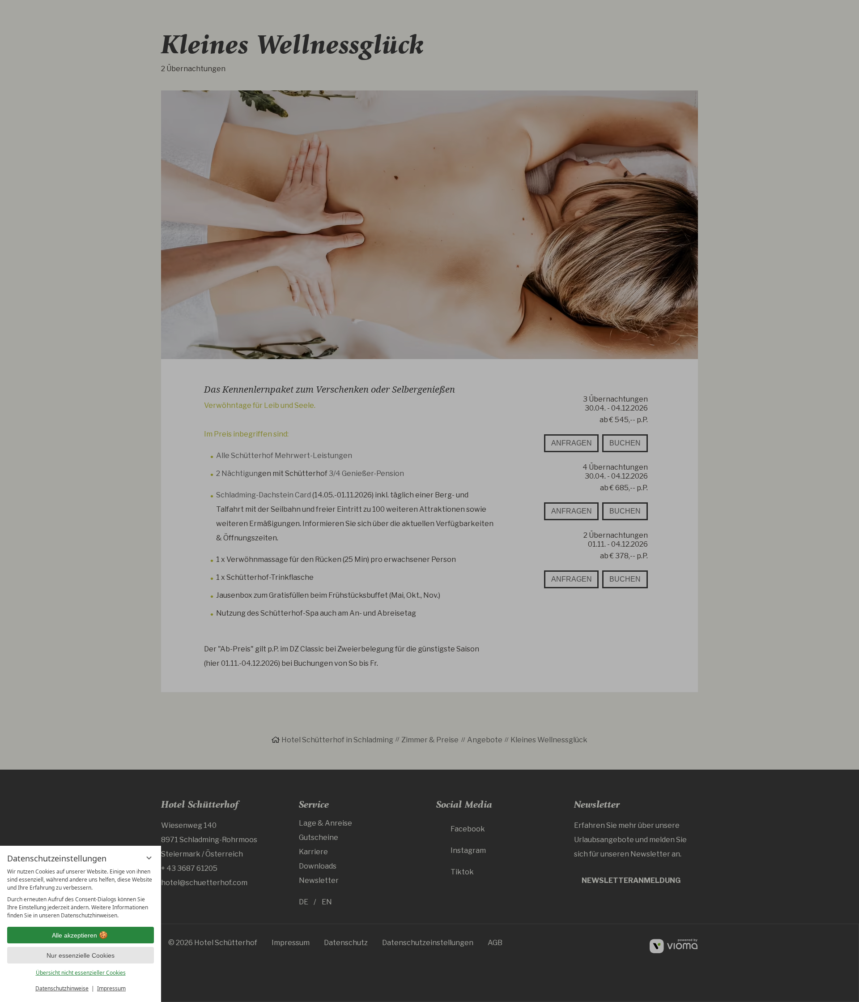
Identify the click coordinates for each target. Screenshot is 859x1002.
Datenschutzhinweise (62, 988)
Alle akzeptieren (74, 935)
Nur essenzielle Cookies (81, 955)
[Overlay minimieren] (149, 858)
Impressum (111, 988)
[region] (80, 894)
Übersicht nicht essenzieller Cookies (81, 972)
